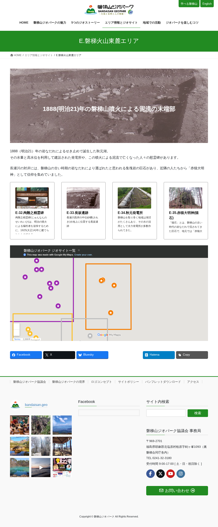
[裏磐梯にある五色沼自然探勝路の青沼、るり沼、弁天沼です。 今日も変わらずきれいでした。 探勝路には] (19, 467)
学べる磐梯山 (189, 3)
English (207, 3)
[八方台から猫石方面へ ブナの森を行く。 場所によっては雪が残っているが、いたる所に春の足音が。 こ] (40, 446)
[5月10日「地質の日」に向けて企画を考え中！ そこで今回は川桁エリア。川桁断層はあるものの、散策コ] (62, 446)
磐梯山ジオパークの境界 (68, 381)
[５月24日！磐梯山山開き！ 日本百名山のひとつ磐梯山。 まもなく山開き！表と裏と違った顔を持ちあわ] (19, 446)
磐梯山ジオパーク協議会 (29, 381)
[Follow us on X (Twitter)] (160, 473)
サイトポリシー (128, 381)
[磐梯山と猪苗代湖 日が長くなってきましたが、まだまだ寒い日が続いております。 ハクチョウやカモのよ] (40, 467)
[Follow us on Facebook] (150, 473)
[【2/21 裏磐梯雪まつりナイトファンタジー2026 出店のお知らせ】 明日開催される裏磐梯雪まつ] (62, 467)
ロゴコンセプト (101, 381)
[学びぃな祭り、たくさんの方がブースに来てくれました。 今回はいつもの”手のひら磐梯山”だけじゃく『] (19, 425)
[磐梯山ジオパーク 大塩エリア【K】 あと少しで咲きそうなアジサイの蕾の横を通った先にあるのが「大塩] (40, 425)
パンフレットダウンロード (163, 381)
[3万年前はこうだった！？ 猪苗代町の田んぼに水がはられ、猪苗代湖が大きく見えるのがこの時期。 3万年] (62, 425)
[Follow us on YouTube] (170, 473)
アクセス (193, 381)
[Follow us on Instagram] (180, 473)
